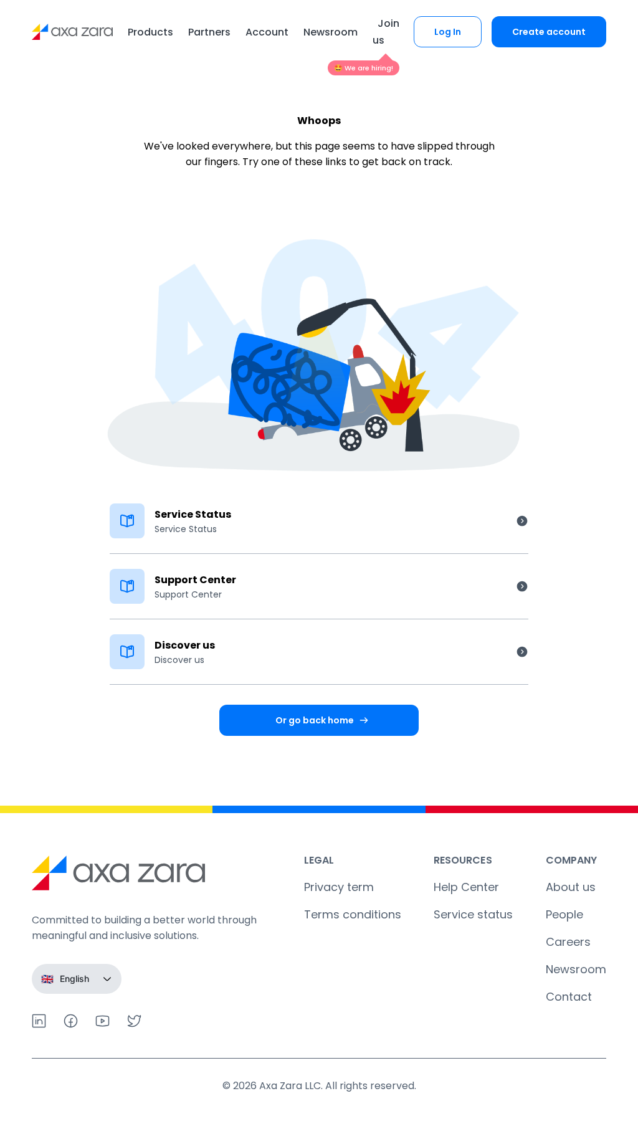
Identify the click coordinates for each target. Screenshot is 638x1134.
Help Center (466, 887)
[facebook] (71, 1021)
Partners (209, 32)
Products (150, 32)
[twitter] (134, 1020)
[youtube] (102, 1020)
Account (266, 32)
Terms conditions (352, 914)
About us (571, 887)
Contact (569, 996)
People (564, 914)
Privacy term (339, 887)
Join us (386, 31)
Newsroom (330, 32)
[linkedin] (39, 1021)
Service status (473, 914)
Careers (568, 942)
